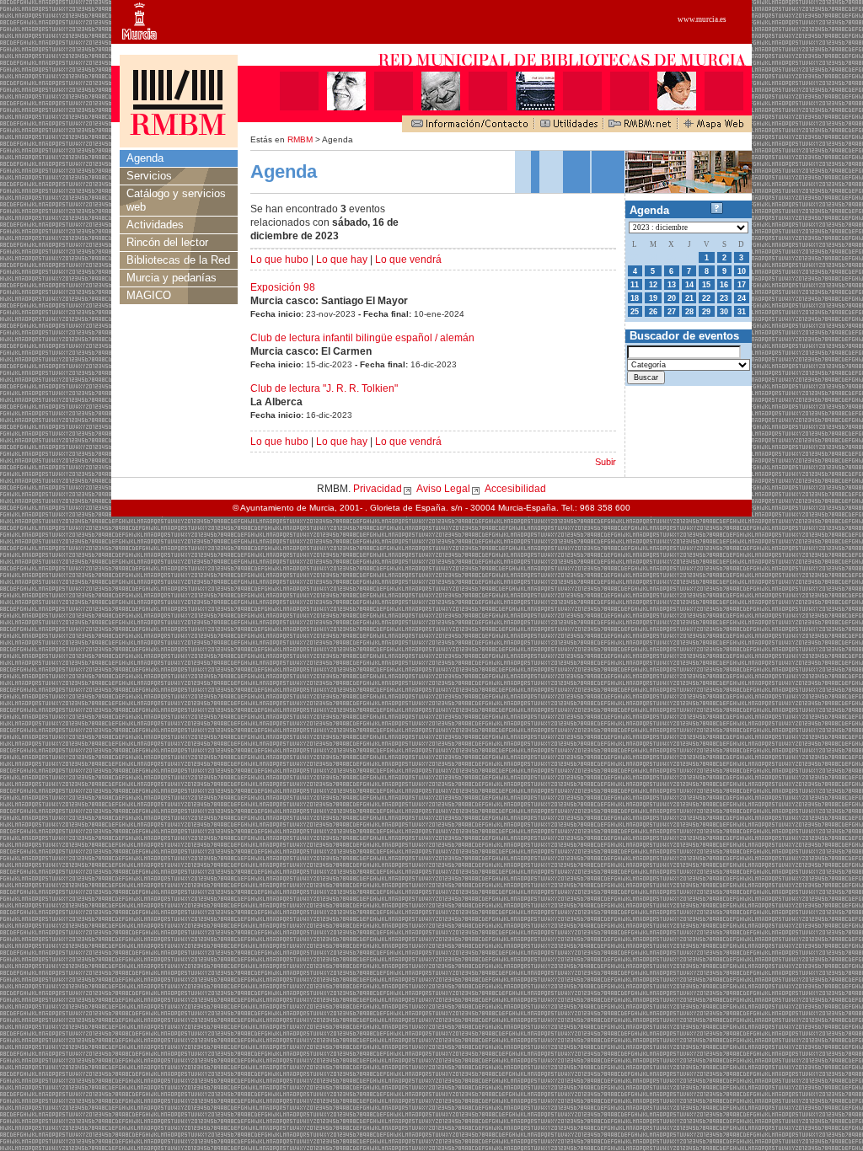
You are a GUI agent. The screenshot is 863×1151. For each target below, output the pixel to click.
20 (671, 298)
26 (653, 312)
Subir (605, 462)
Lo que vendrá (408, 259)
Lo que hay (341, 259)
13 (671, 285)
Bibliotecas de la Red (178, 260)
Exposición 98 (282, 287)
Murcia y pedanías (171, 277)
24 (741, 298)
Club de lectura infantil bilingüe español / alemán (362, 338)
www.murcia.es (702, 19)
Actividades (155, 224)
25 (634, 312)
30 (724, 312)
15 (706, 285)
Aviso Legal (443, 489)
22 (706, 298)
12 (653, 285)
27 (671, 312)
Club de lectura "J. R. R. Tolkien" (324, 388)
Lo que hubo (279, 259)
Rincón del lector (167, 242)
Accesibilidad (515, 489)
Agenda (144, 158)
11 (634, 285)
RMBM (300, 139)
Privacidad (377, 489)
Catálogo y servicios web (176, 200)
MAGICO (148, 295)
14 (689, 285)
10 (741, 271)
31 (741, 312)
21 (689, 298)
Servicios (149, 175)
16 (724, 285)
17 (741, 285)
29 (706, 312)
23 (724, 298)
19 (653, 298)
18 (634, 298)
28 (689, 312)
